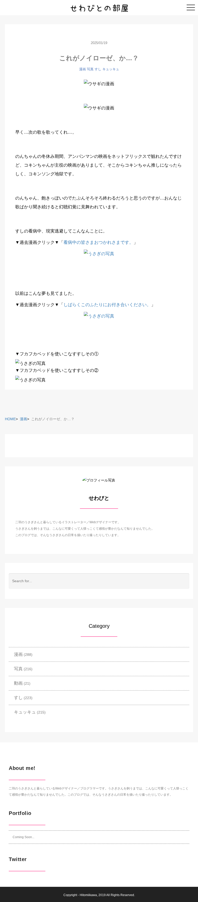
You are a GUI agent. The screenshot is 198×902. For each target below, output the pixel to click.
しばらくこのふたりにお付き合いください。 (107, 304)
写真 (90, 69)
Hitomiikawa (88, 895)
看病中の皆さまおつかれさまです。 (98, 242)
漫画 (82, 69)
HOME (10, 419)
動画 (18, 683)
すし (98, 69)
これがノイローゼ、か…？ (99, 58)
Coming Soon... (23, 837)
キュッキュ (110, 69)
